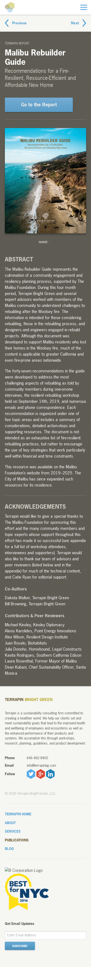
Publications (17, 840)
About (10, 822)
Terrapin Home (18, 814)
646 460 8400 (37, 757)
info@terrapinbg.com (41, 765)
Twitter (31, 774)
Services (13, 831)
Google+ (40, 774)
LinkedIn (50, 774)
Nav (84, 7)
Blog (9, 848)
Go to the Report (39, 104)
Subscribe (20, 946)
